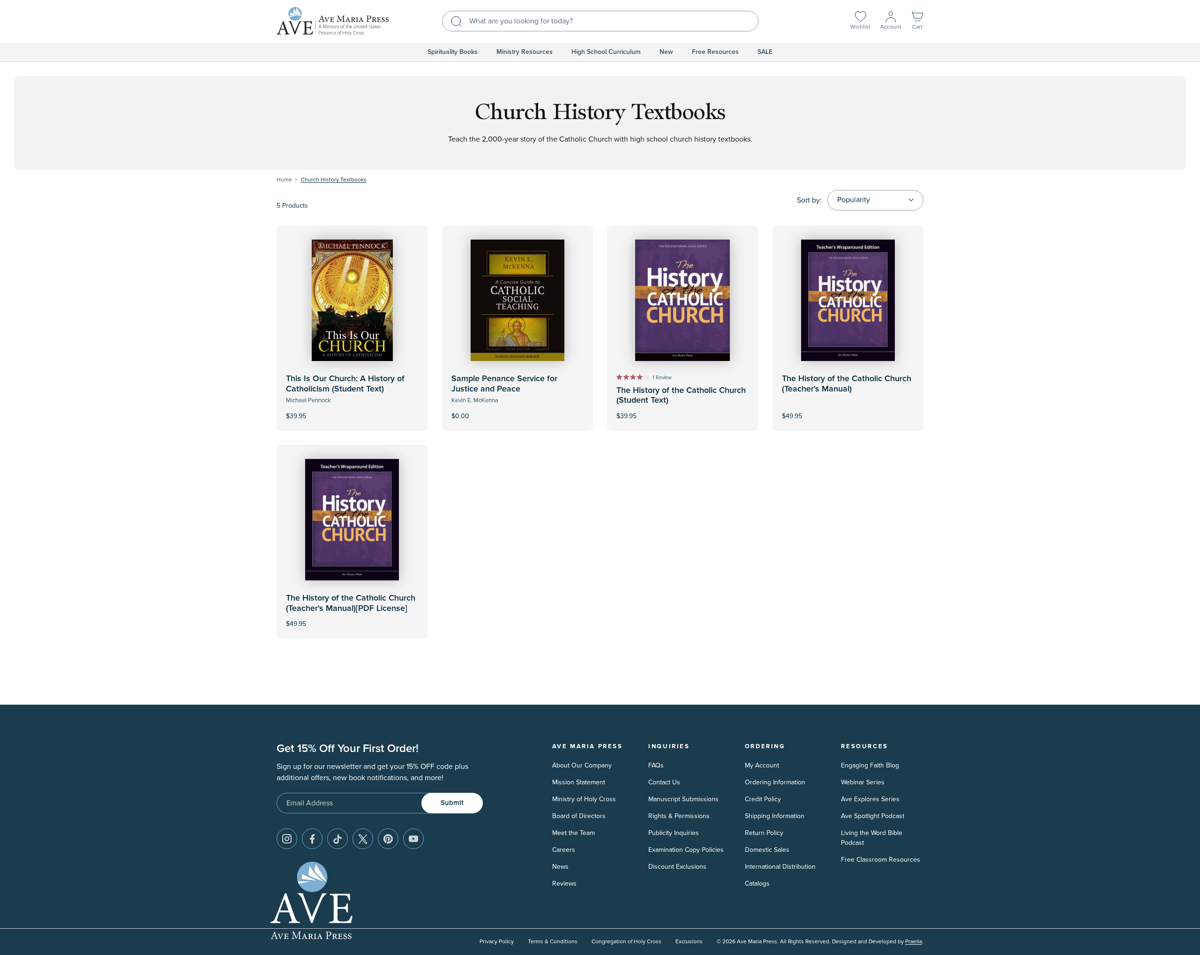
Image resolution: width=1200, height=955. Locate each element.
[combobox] (600, 21)
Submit (452, 802)
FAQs (656, 765)
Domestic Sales (767, 850)
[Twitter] (362, 838)
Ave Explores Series (870, 799)
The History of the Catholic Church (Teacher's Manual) (846, 384)
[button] (917, 21)
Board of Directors (579, 816)
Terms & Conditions (553, 941)
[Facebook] (312, 838)
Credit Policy (763, 799)
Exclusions (689, 941)
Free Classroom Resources (880, 860)
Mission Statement (578, 782)
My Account (762, 765)
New (666, 52)
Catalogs (757, 883)
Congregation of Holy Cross (626, 941)
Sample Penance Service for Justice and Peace (504, 384)
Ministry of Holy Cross (584, 799)
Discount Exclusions (677, 867)
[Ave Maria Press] (333, 21)
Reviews (564, 883)
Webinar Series (863, 782)
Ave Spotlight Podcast (872, 816)
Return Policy (764, 833)
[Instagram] (287, 838)
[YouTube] (413, 838)
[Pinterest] (388, 838)
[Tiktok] (337, 838)
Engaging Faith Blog (870, 765)
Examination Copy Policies (686, 850)
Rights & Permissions (679, 816)
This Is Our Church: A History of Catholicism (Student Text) (345, 384)
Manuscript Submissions (683, 799)
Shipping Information (774, 816)
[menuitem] (452, 52)
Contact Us (664, 782)
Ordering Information (775, 782)
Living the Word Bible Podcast (871, 838)
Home (284, 179)
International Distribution (780, 867)
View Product (352, 409)
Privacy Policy (497, 941)
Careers (563, 850)
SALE (765, 52)
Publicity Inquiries (673, 833)
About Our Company (582, 765)
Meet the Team (573, 833)
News (560, 867)
